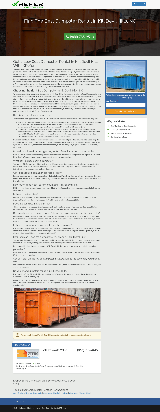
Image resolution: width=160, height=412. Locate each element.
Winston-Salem (84, 393)
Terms (37, 408)
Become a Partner (29, 402)
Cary (15, 393)
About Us (15, 402)
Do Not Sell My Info (58, 408)
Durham (29, 393)
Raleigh (65, 393)
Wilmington (73, 393)
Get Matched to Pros (124, 111)
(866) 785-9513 (82, 37)
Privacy (31, 408)
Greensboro (47, 393)
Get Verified (140, 4)
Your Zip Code (111, 101)
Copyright (45, 408)
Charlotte (21, 393)
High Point (57, 393)
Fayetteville (37, 393)
